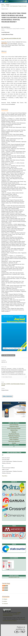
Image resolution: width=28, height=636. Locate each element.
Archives (7, 4)
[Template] (14, 446)
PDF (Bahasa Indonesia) (8, 355)
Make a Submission (7, 396)
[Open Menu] (1, 1)
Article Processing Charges (14, 428)
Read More (4, 475)
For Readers (4, 599)
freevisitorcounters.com (14, 577)
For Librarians (5, 603)
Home (2, 4)
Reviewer (14, 432)
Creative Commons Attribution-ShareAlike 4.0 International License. (12, 614)
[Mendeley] (14, 531)
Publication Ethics (14, 426)
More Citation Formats (7, 377)
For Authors (4, 601)
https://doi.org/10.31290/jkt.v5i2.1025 (12, 38)
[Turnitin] (14, 538)
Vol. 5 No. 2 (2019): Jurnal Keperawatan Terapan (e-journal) (13, 6)
